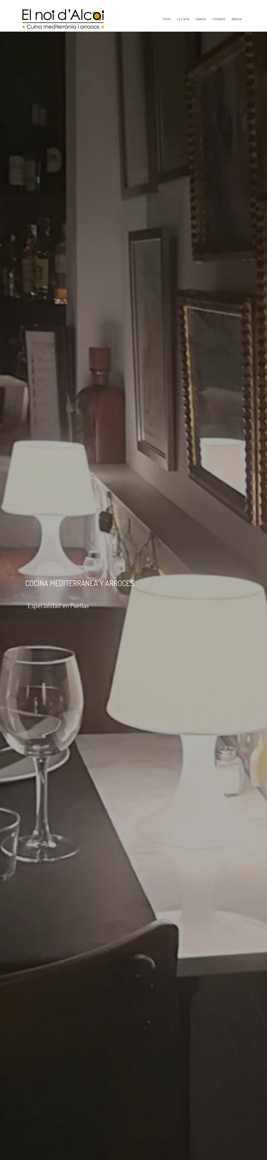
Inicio (167, 19)
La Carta (183, 19)
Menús (237, 19)
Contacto (218, 19)
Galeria (200, 19)
